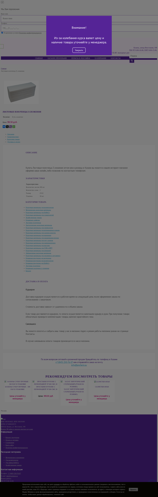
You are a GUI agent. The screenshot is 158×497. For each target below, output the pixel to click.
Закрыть (79, 50)
